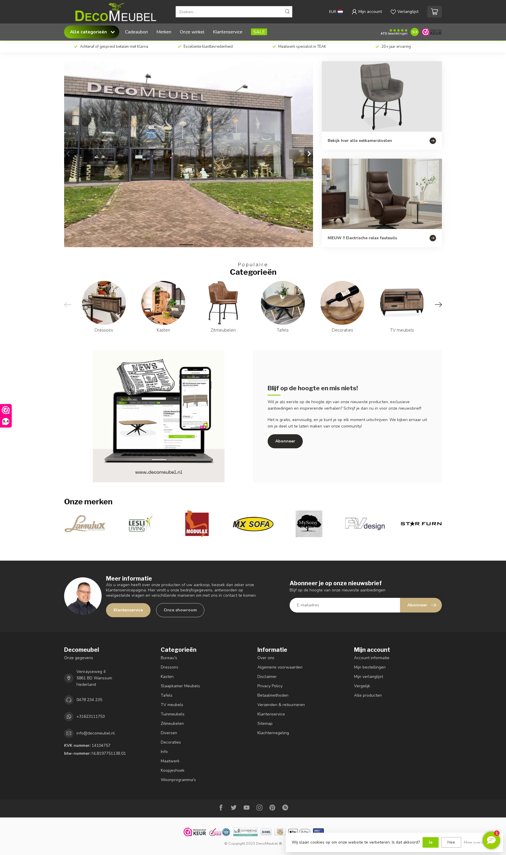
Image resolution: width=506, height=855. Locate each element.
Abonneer (285, 441)
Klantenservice (227, 32)
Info (164, 751)
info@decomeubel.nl (95, 733)
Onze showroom (180, 610)
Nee (451, 842)
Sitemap (265, 723)
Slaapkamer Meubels (180, 686)
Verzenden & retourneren (281, 705)
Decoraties (171, 742)
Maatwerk (170, 761)
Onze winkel (192, 32)
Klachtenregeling (273, 733)
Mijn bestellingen (370, 667)
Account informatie (371, 658)
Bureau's (169, 658)
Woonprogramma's (178, 780)
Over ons (265, 658)
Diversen (169, 733)
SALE (259, 32)
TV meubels (172, 705)
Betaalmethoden (272, 695)
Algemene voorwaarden (279, 667)
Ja (431, 842)
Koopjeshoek (172, 770)
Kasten (167, 676)
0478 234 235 (89, 700)
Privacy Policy (270, 686)
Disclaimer (267, 676)
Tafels (166, 695)
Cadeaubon (136, 32)
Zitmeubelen (172, 723)
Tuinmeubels (172, 714)
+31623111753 (90, 716)
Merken (163, 32)
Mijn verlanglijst (368, 676)
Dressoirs (169, 667)
